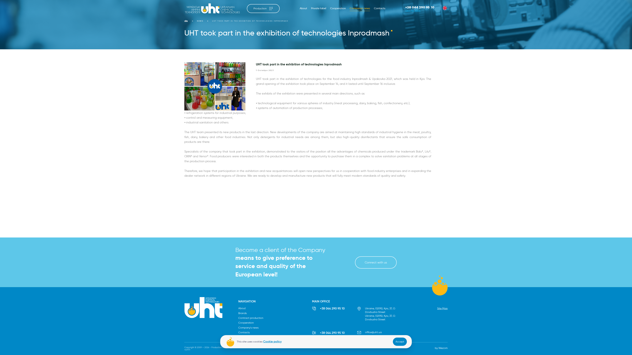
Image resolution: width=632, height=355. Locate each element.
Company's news (360, 8)
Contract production (250, 318)
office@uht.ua (373, 332)
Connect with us (376, 262)
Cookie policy (272, 341)
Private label (318, 8)
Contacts (379, 8)
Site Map (442, 308)
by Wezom (441, 348)
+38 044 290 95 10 (419, 7)
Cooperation (338, 8)
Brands (242, 313)
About (303, 8)
